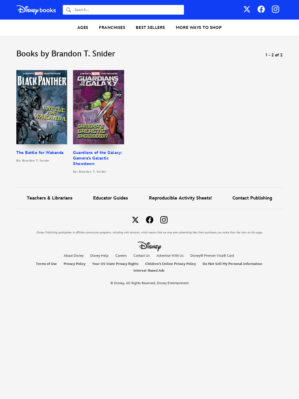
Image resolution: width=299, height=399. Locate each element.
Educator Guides (110, 198)
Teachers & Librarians (49, 198)
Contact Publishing (252, 198)
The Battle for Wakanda (40, 152)
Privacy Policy (75, 264)
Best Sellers (150, 27)
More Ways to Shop (199, 27)
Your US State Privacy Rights (115, 264)
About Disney (74, 256)
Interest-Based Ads (148, 270)
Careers (121, 256)
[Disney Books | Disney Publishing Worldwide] (36, 10)
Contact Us (141, 256)
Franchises (112, 27)
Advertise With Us (170, 256)
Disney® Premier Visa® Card (212, 256)
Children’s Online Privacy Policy (170, 264)
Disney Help (99, 256)
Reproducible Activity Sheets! (180, 198)
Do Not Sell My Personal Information (232, 264)
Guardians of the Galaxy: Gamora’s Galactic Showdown (97, 158)
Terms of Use (46, 264)
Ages (82, 27)
